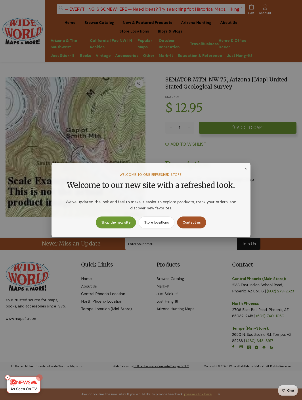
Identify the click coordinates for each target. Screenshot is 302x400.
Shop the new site (115, 222)
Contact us (192, 222)
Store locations (156, 222)
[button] (23, 385)
